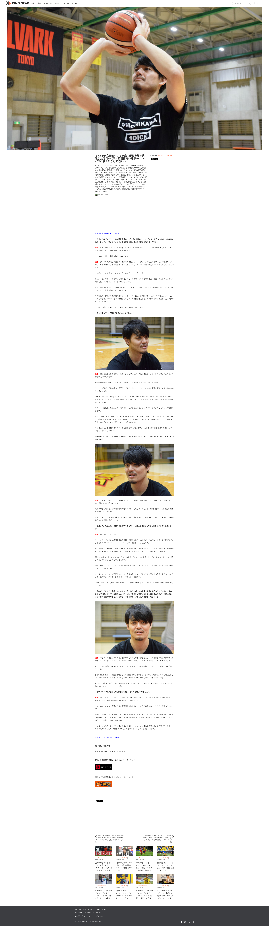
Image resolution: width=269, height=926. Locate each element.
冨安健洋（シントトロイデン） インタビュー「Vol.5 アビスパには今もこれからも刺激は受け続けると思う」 (103, 896)
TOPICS (66, 3)
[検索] (249, 3)
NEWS (74, 3)
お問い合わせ (99, 916)
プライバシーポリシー (87, 916)
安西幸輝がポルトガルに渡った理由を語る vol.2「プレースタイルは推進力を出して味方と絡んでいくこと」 (103, 868)
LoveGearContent (165, 155)
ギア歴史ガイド (89, 912)
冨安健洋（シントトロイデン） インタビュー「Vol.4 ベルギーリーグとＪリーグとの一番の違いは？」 (124, 896)
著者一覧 (98, 912)
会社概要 (77, 916)
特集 (33, 3)
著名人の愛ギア (79, 912)
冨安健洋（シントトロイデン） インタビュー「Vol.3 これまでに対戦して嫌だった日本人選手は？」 (144, 896)
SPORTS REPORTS (51, 3)
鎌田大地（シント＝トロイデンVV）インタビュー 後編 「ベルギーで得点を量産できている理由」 (144, 868)
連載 (39, 3)
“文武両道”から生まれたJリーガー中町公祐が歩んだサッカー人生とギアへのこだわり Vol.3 (165, 896)
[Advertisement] (134, 213)
